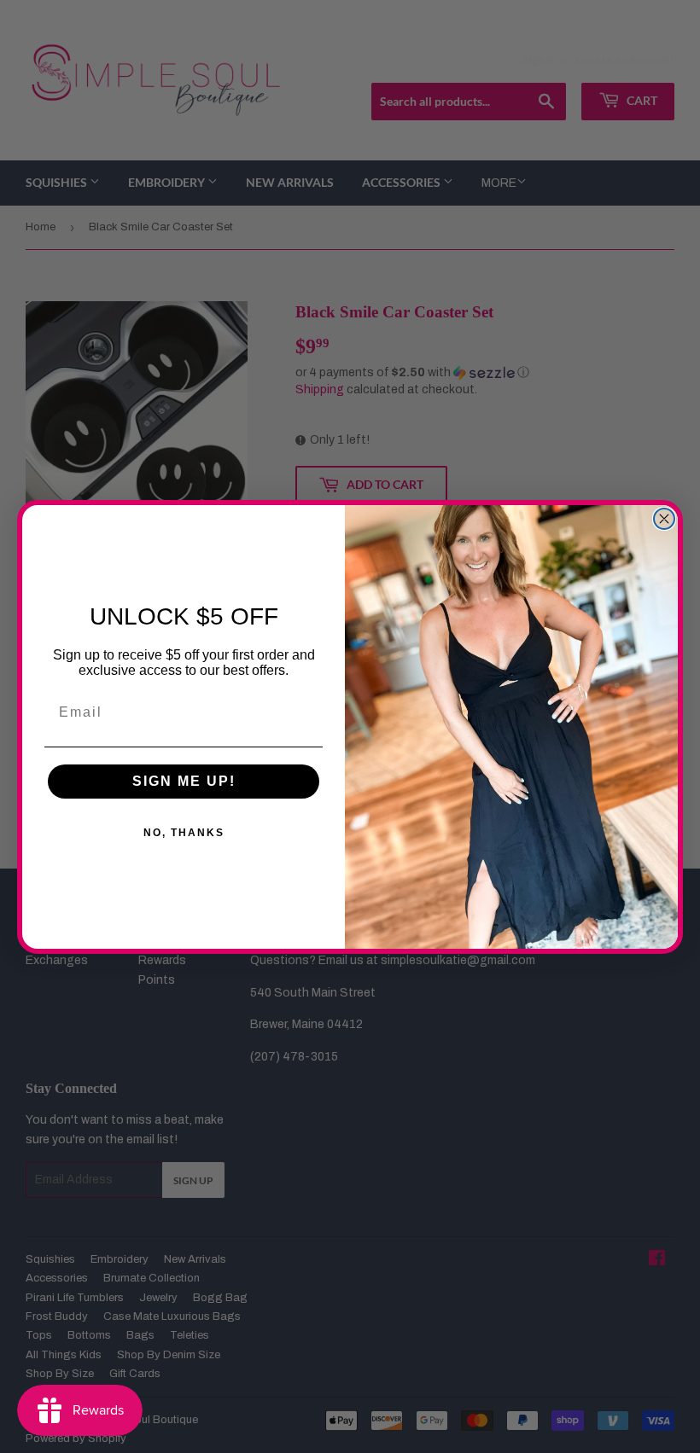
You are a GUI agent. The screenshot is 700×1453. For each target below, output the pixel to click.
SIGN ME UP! (184, 781)
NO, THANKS (184, 833)
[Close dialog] (664, 519)
